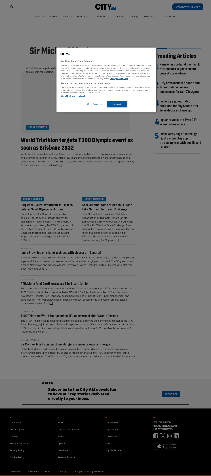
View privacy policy (119, 79)
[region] (106, 80)
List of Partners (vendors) (73, 96)
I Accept (117, 104)
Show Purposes (94, 104)
